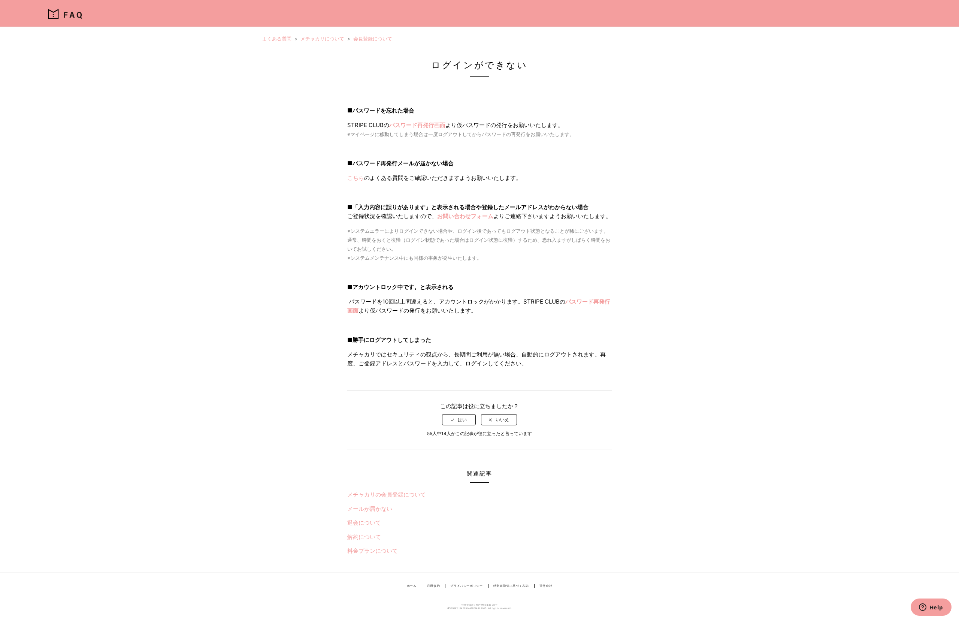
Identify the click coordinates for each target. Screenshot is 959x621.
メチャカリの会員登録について (386, 494)
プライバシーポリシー (466, 586)
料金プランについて (372, 550)
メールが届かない (369, 508)
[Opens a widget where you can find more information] (931, 608)
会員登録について (372, 39)
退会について (364, 522)
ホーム (412, 586)
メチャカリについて (322, 39)
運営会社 (546, 586)
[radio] (459, 419)
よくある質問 (276, 39)
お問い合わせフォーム (465, 216)
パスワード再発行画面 (417, 125)
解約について (364, 536)
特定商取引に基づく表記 (511, 586)
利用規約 (433, 586)
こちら (355, 177)
